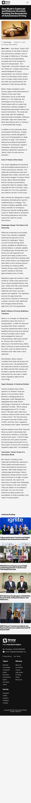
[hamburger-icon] (27, 2)
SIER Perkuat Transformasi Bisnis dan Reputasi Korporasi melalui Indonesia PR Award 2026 (15, 628)
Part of (12, 644)
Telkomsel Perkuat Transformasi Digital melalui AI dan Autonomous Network (15, 538)
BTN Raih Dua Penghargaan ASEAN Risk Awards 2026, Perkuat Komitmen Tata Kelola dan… (15, 597)
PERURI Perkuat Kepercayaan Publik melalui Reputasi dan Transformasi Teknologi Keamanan (13, 567)
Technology (7, 42)
